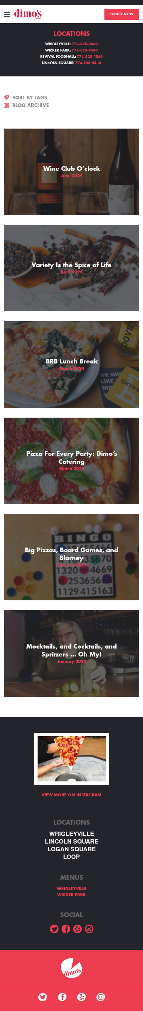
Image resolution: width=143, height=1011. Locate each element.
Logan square (72, 849)
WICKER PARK (71, 895)
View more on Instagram (71, 795)
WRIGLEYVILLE (71, 834)
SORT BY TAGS (29, 97)
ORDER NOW (121, 14)
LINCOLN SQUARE (71, 841)
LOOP (71, 856)
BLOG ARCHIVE (30, 105)
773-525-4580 (85, 44)
